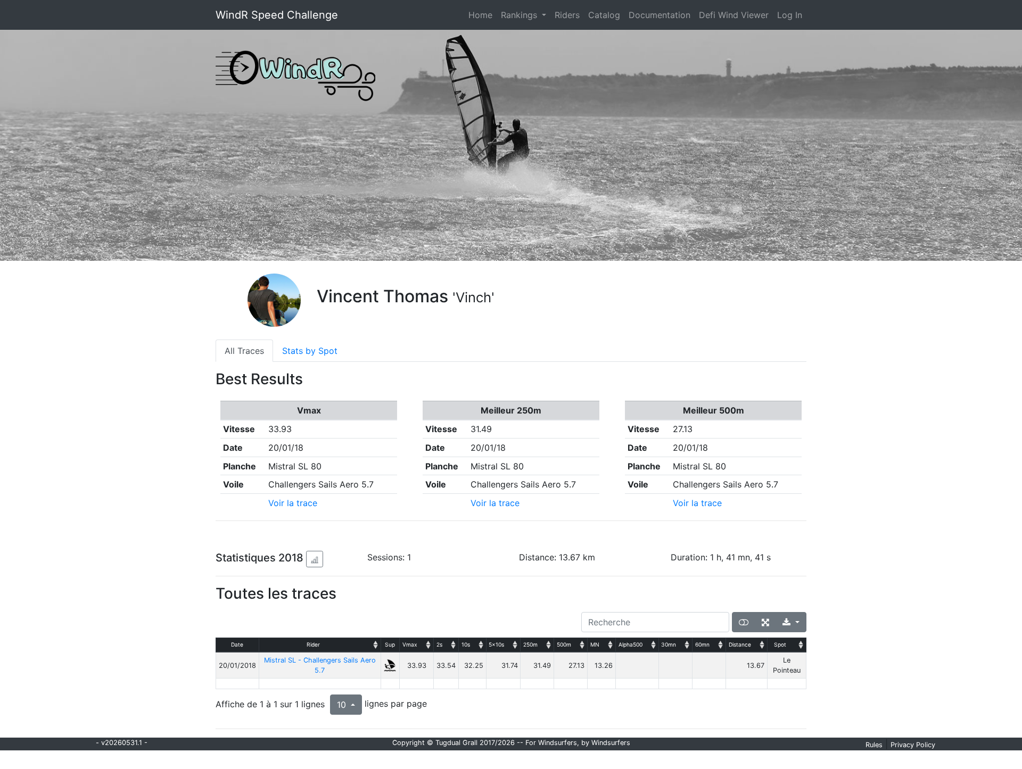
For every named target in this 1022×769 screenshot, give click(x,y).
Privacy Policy (913, 745)
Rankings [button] (520, 15)
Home (482, 14)
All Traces (244, 350)
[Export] (791, 622)
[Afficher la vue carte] (743, 622)
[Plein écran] (765, 622)
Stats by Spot (309, 350)
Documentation (659, 15)
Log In (789, 15)
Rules (874, 745)
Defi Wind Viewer (734, 15)
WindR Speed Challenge (277, 15)
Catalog (604, 15)
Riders (567, 15)
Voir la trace (292, 503)
